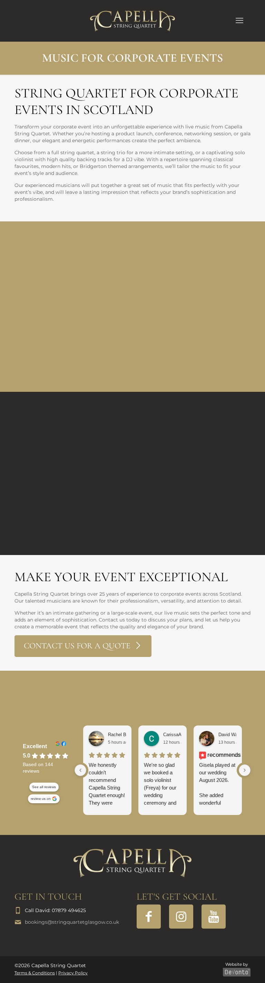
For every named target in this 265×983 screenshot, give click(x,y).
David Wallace (232, 734)
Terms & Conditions (34, 973)
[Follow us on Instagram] (181, 916)
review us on (41, 799)
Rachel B (117, 734)
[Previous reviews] (80, 770)
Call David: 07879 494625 (55, 910)
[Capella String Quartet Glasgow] (132, 20)
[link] (132, 863)
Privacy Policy (73, 973)
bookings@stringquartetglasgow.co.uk (72, 922)
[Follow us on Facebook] (149, 916)
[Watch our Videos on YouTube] (214, 916)
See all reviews (44, 787)
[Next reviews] (245, 770)
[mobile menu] (239, 21)
